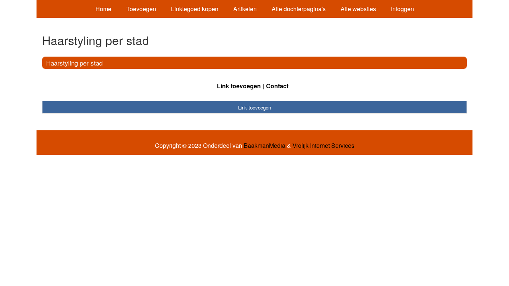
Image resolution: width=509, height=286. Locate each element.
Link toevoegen (239, 86)
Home (103, 8)
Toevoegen (141, 8)
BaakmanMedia (264, 145)
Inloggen (402, 8)
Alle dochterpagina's (299, 8)
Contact (277, 86)
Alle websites (358, 8)
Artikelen (245, 8)
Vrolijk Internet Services (323, 145)
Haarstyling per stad (74, 62)
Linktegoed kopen (194, 8)
